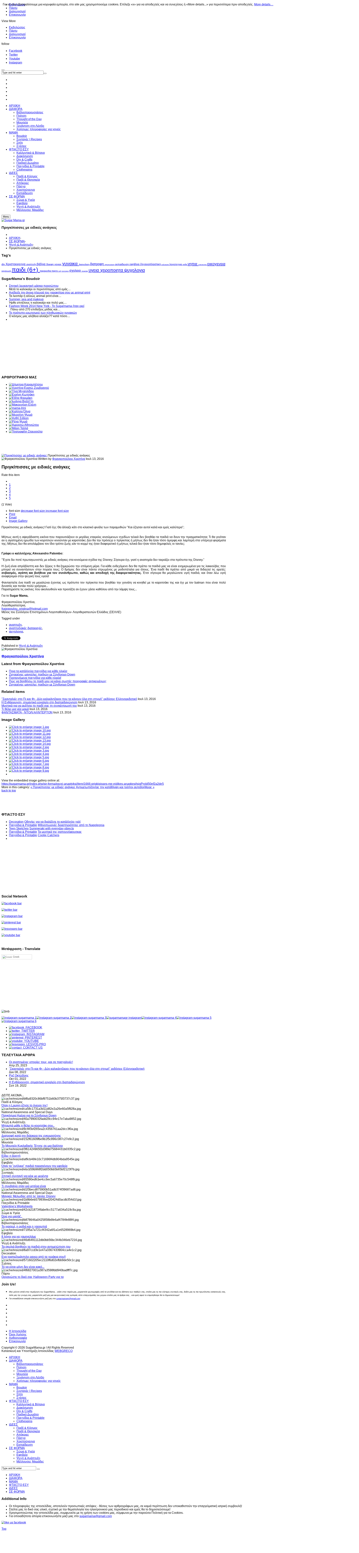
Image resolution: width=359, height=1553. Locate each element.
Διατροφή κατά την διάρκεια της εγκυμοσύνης (31, 1135)
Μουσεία (22, 1374)
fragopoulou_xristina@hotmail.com (24, 608)
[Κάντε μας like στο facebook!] (18, 1522)
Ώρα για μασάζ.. (11, 1216)
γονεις (58, 264)
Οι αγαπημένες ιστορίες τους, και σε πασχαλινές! (41, 1062)
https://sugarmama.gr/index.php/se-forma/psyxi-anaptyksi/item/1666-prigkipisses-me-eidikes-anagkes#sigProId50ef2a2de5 (82, 783)
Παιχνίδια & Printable (23, 825)
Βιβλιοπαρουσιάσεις (29, 1364)
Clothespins (24, 1421)
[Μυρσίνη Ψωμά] (20, 414)
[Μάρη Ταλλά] (18, 428)
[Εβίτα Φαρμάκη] (20, 398)
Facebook (15, 50)
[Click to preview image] (24, 455)
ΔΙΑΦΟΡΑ (15, 1360)
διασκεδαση (84, 264)
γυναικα (70, 263)
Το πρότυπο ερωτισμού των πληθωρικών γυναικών (43, 312)
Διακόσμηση (24, 1407)
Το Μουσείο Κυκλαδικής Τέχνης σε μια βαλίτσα (32, 1145)
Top (3, 1528)
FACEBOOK (33, 1027)
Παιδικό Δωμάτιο (27, 1414)
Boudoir (21, 1387)
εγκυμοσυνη (110, 264)
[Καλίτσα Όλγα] (19, 411)
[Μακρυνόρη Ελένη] (22, 404)
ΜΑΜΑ (13, 1384)
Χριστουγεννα (16, 264)
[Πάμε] (45, 73)
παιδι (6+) (26, 269)
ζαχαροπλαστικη (151, 264)
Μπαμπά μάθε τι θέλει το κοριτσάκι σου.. (27, 1125)
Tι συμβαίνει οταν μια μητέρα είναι (23, 1186)
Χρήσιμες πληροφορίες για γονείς (38, 1380)
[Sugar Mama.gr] (13, 220)
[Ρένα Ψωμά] (18, 421)
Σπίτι (19, 1394)
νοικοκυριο (202, 265)
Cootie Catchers (48, 835)
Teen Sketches (19, 828)
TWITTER (27, 1030)
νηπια (193, 264)
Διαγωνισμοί (17, 11)
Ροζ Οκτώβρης (19, 1075)
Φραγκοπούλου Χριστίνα (68, 458)
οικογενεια (216, 264)
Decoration (16, 821)
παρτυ (55, 271)
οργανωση (6, 271)
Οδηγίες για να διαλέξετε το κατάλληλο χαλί (52, 821)
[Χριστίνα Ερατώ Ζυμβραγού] (29, 387)
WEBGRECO (64, 1350)
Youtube (14, 58)
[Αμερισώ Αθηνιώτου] (24, 424)
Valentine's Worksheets (17, 1206)
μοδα (185, 264)
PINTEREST (32, 1037)
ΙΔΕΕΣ (13, 1424)
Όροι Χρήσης (18, 1334)
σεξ (60, 271)
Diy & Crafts (24, 1411)
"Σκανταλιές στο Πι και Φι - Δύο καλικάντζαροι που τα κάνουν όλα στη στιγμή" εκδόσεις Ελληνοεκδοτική (69, 699)
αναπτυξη (31, 264)
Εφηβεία (21, 1454)
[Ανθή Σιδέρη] (19, 418)
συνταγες (65, 271)
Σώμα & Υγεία (25, 1451)
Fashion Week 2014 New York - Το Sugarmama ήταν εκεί (46, 306)
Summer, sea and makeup (26, 299)
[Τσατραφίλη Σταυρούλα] (25, 431)
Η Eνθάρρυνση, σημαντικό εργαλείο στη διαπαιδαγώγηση (39, 702)
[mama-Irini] (17, 408)
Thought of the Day (29, 1370)
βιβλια (41, 264)
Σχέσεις (21, 1397)
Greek (15, 956)
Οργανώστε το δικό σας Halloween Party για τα (32, 1277)
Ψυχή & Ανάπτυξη (21, 244)
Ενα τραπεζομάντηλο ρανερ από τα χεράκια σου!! (33, 1256)
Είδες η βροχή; (11, 1155)
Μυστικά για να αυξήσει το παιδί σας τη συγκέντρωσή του (39, 705)
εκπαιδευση (122, 264)
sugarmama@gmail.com (95, 1516)
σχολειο (75, 270)
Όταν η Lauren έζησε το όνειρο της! (24, 1105)
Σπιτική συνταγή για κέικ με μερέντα (24, 1176)
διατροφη (97, 264)
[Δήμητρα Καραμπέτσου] (26, 384)
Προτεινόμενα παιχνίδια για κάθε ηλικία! (35, 677)
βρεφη (50, 264)
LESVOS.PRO (35, 1044)
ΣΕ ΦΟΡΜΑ (17, 241)
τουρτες (85, 271)
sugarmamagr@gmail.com (68, 1298)
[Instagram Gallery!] (18, 1017)
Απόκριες (22, 1434)
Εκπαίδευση (24, 1444)
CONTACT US (32, 1047)
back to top (8, 790)
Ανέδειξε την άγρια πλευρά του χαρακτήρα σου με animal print (49, 292)
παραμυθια (46, 271)
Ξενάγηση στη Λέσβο (30, 1377)
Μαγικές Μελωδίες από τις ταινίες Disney (28, 1196)
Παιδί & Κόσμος (27, 1427)
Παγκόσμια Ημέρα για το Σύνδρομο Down (28, 1115)
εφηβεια (135, 264)
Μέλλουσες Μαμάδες (30, 1461)
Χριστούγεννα (25, 1441)
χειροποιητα (112, 270)
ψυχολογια (134, 270)
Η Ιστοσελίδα (17, 1331)
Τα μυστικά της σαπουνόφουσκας (60, 831)
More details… (263, 4)
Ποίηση (21, 1367)
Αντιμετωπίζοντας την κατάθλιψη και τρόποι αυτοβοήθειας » (115, 787)
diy (3, 264)
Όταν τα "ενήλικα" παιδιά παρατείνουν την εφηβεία (34, 1166)
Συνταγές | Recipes (29, 1390)
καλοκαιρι (165, 265)
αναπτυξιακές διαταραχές (25, 628)
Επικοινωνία (17, 14)
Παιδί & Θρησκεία (28, 1431)
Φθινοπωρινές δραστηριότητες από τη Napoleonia (71, 825)
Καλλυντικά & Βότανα (30, 1404)
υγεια (94, 270)
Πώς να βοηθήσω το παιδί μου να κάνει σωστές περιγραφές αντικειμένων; (57, 681)
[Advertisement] (113, 347)
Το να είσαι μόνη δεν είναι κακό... (22, 1266)
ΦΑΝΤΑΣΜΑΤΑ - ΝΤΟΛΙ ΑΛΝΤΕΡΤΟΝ (27, 712)
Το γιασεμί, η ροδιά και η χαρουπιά (24, 1226)
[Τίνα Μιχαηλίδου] (21, 391)
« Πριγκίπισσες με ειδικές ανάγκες (53, 787)
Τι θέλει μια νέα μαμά (15, 709)
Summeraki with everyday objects (51, 828)
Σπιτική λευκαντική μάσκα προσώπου (34, 285)
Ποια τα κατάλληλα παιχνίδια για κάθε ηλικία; (38, 671)
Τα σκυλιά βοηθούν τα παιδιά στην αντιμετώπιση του (35, 1246)
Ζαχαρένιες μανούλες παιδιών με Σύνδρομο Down (42, 674)
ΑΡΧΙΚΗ (14, 238)
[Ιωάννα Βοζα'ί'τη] (21, 401)
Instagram (15, 62)
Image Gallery (18, 520)
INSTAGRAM (34, 1034)
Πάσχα (20, 1438)
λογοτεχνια (176, 264)
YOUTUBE (31, 1040)
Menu (6, 216)
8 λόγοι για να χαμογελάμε (18, 1236)
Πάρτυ (13, 30)
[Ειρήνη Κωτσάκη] (21, 394)
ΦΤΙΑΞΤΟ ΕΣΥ (19, 1401)
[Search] (38, 1469)
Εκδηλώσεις (17, 27)
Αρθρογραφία (18, 1337)
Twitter (13, 54)
